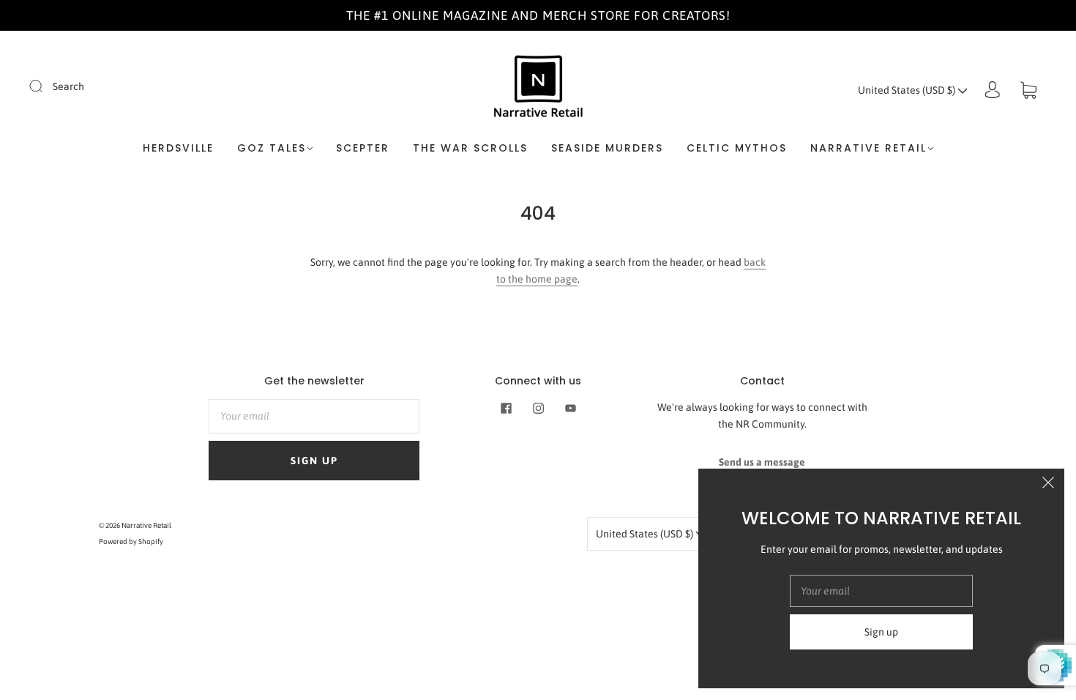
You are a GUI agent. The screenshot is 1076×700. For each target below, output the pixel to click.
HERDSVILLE (178, 148)
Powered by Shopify (131, 541)
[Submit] (45, 86)
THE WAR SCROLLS (470, 148)
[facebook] (506, 408)
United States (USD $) (907, 90)
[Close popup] (1048, 485)
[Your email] (314, 416)
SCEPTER (362, 148)
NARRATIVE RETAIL (868, 148)
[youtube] (570, 408)
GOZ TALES (271, 148)
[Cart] (1028, 90)
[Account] (992, 90)
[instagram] (538, 408)
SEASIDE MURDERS (607, 148)
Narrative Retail (146, 525)
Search (68, 86)
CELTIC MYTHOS (737, 148)
